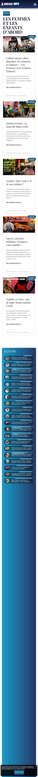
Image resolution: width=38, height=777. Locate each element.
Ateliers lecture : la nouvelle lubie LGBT (17, 125)
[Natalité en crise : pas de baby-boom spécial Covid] (19, 285)
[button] (35, 4)
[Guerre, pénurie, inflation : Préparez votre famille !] (19, 224)
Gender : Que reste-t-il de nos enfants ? (18, 182)
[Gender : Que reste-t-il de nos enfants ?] (19, 167)
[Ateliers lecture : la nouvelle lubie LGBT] (19, 109)
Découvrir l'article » (14, 87)
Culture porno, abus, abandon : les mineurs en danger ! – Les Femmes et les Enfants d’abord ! (18, 64)
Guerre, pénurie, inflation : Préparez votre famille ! (16, 242)
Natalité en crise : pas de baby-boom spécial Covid (18, 302)
